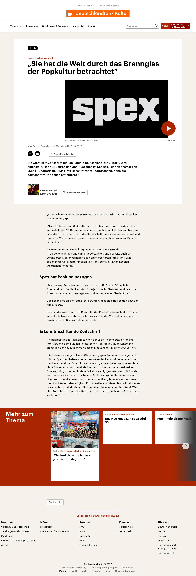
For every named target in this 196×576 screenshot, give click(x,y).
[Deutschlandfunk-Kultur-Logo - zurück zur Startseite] (98, 13)
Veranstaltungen (88, 545)
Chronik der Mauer (125, 570)
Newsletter (85, 535)
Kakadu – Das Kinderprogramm (18, 540)
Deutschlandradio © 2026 (98, 564)
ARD (74, 570)
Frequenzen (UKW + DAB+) (54, 531)
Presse (161, 531)
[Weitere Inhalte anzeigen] (184, 446)
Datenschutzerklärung (74, 567)
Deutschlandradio (167, 526)
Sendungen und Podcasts (15, 531)
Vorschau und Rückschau (15, 526)
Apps (82, 531)
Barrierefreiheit (166, 553)
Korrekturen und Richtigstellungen (167, 547)
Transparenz (164, 540)
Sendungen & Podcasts (55, 26)
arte (108, 570)
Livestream (46, 526)
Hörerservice (126, 526)
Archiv (91, 26)
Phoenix (96, 570)
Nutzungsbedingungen (104, 567)
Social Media (126, 531)
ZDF (84, 570)
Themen (14, 26)
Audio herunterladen (64, 154)
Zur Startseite (55, 502)
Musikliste (77, 26)
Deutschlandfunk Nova (108, 5)
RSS (81, 540)
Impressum (128, 567)
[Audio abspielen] (168, 128)
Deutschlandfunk (85, 5)
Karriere (162, 535)
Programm (32, 26)
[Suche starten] (156, 25)
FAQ (81, 526)
